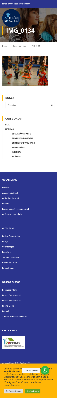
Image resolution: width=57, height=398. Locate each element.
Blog (7, 125)
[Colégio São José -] (11, 19)
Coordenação (8, 247)
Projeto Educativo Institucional (15, 209)
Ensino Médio (18, 147)
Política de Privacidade (12, 214)
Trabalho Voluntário (10, 257)
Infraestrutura (8, 268)
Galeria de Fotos (9, 263)
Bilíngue (16, 156)
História (5, 188)
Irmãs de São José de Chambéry (16, 4)
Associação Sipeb (10, 193)
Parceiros (6, 252)
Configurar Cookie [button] (13, 391)
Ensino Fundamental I (23, 138)
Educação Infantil (21, 134)
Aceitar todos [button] (33, 391)
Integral (16, 152)
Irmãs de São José (10, 198)
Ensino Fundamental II (23, 143)
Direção (5, 241)
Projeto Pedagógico (11, 236)
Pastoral (5, 203)
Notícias (9, 129)
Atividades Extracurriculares (14, 316)
